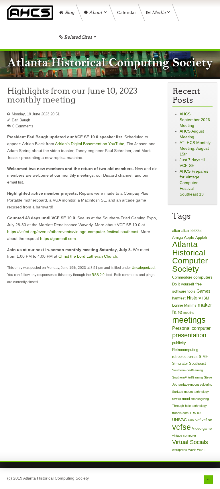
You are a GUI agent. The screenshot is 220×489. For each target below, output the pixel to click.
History (194, 297)
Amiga (177, 237)
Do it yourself (183, 284)
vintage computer (184, 435)
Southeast (197, 363)
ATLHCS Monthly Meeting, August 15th (195, 148)
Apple (189, 237)
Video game (202, 428)
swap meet (181, 399)
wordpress (179, 449)
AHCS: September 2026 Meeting (195, 120)
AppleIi (201, 237)
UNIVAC (179, 419)
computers (203, 277)
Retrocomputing (185, 350)
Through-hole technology (189, 405)
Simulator (180, 363)
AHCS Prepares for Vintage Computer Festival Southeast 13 (194, 182)
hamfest (179, 298)
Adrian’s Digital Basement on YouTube (89, 143)
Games (204, 291)
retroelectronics (185, 356)
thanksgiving (200, 399)
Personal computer (191, 328)
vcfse (181, 427)
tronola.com (180, 413)
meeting (188, 312)
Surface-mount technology (190, 391)
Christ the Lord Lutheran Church (87, 256)
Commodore (182, 277)
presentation (189, 335)
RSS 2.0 (98, 275)
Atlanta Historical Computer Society (190, 256)
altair (176, 230)
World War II (196, 449)
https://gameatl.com (58, 238)
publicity (179, 343)
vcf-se (207, 420)
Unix (191, 420)
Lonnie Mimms (184, 305)
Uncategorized (143, 268)
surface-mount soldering (195, 384)
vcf (198, 419)
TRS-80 (195, 413)
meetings (189, 319)
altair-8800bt (191, 230)
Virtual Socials (190, 442)
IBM (205, 298)
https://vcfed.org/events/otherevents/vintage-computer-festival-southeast (72, 231)
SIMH (203, 356)
